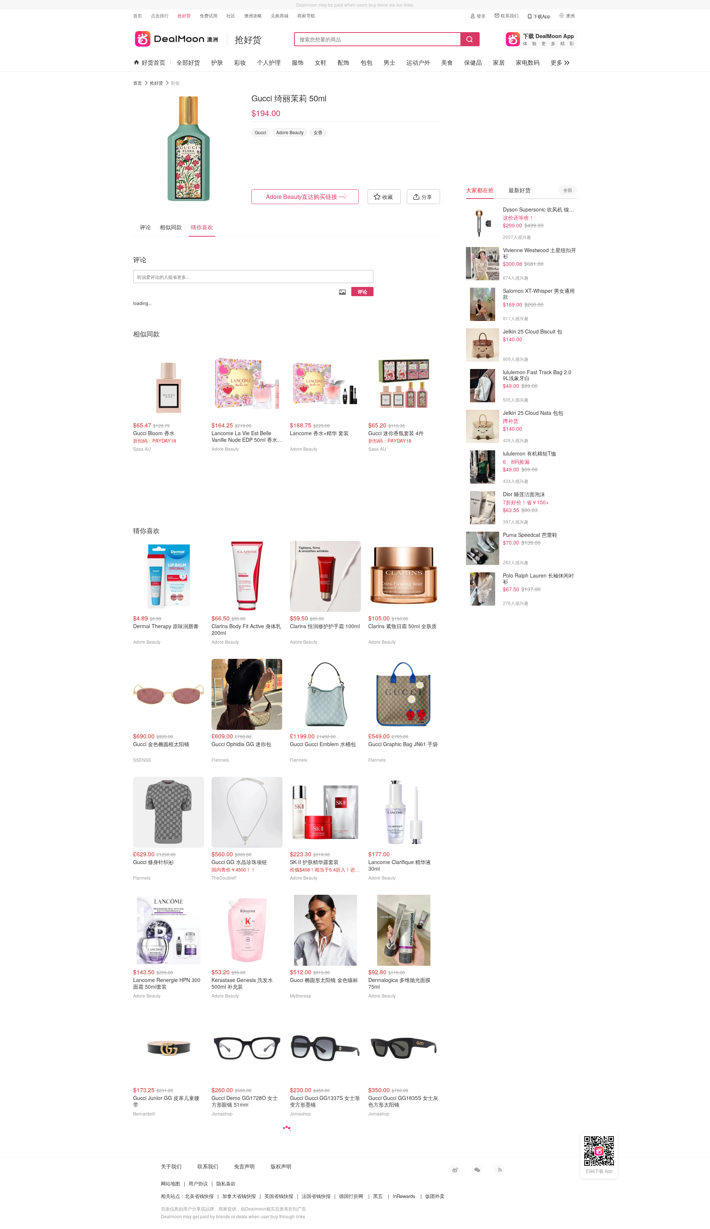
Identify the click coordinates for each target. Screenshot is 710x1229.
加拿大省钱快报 (239, 1195)
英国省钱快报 (278, 1195)
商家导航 (306, 15)
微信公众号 (477, 1169)
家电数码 (528, 62)
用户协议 (198, 1183)
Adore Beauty (290, 132)
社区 (230, 15)
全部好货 (188, 62)
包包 (366, 62)
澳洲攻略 (253, 15)
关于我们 (171, 1166)
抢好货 (184, 15)
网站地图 (170, 1183)
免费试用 (208, 15)
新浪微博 (454, 1169)
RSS (499, 1169)
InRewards (404, 1195)
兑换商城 (279, 15)
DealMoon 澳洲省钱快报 (175, 38)
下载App (541, 16)
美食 (447, 62)
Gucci (260, 132)
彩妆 (240, 62)
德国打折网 (351, 1195)
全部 (567, 190)
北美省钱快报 (199, 1195)
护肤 (217, 62)
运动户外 (418, 62)
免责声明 (244, 1166)
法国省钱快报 (316, 1195)
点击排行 (160, 15)
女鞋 (321, 62)
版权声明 (281, 1166)
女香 (318, 132)
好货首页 (153, 62)
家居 (499, 62)
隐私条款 (226, 1183)
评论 (362, 291)
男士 (389, 62)
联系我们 (509, 15)
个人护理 (269, 62)
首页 (137, 15)
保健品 (473, 62)
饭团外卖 (434, 1195)
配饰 (343, 62)
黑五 (378, 1195)
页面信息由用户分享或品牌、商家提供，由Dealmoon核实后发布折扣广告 (233, 1208)
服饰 (298, 62)
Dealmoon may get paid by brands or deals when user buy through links (233, 1216)
